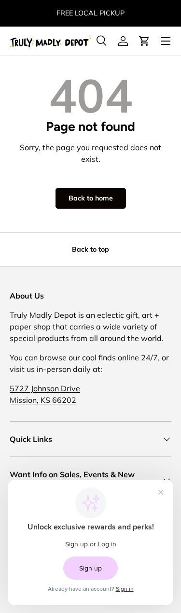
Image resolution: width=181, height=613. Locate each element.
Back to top (90, 249)
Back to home (91, 198)
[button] (144, 41)
